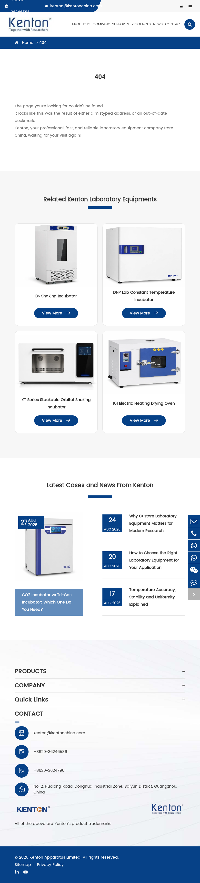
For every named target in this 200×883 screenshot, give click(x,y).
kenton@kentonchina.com (76, 6)
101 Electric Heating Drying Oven (144, 403)
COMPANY (101, 24)
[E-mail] (194, 521)
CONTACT (173, 24)
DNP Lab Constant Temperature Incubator (144, 296)
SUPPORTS (120, 24)
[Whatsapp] (194, 546)
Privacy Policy (50, 865)
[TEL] (194, 533)
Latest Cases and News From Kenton (100, 485)
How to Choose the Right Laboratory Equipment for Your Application (154, 560)
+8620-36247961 (49, 770)
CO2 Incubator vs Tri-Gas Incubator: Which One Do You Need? (46, 602)
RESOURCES (141, 24)
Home (27, 43)
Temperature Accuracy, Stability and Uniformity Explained (152, 597)
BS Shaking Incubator (56, 296)
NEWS (158, 24)
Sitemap (23, 865)
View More (56, 313)
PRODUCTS (81, 24)
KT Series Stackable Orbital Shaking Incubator (56, 403)
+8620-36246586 (50, 752)
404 (43, 43)
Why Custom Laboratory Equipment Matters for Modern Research (153, 523)
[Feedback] (194, 582)
